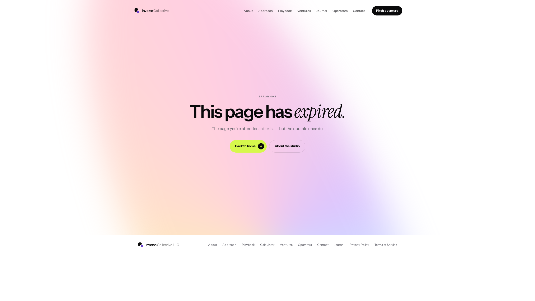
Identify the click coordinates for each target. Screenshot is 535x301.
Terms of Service (385, 245)
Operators (340, 11)
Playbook (285, 11)
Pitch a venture (387, 11)
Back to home (248, 146)
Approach (265, 11)
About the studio (287, 146)
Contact (359, 11)
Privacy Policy (359, 245)
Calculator (267, 245)
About (248, 11)
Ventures (304, 11)
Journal (321, 11)
